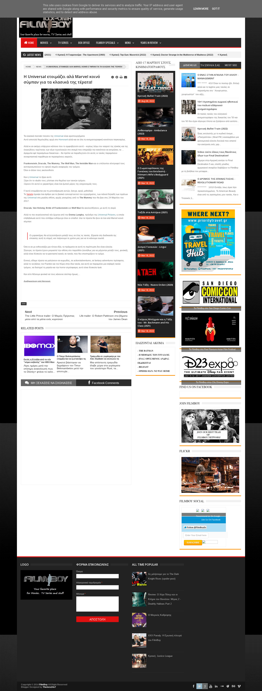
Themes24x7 (49, 687)
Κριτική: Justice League (160, 656)
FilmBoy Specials (105, 43)
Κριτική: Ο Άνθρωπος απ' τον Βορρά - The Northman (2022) (223, 55)
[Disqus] (76, 436)
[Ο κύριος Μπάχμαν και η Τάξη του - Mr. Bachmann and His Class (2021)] (155, 299)
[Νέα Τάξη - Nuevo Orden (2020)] (155, 265)
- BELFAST (143, 366)
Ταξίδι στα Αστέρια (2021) (153, 212)
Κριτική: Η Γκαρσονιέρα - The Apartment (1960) (55, 55)
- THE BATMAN (145, 350)
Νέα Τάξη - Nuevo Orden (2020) (155, 284)
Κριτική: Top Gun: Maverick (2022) (102, 55)
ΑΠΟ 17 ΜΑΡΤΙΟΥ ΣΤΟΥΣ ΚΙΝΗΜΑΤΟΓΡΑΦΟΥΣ (153, 65)
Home (31, 43)
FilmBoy (43, 684)
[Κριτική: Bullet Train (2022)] (155, 76)
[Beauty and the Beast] (210, 492)
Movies (44, 43)
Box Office (84, 43)
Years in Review (149, 43)
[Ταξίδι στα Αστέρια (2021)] (155, 192)
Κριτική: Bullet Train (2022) (212, 128)
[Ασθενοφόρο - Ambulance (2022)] (155, 111)
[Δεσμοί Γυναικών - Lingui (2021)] (155, 227)
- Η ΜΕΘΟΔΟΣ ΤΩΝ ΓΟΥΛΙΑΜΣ (154, 354)
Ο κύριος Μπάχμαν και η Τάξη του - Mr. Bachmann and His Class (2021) (155, 322)
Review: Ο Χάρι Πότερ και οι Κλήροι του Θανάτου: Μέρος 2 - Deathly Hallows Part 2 (164, 599)
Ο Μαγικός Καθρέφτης (159, 615)
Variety (30, 194)
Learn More (201, 8)
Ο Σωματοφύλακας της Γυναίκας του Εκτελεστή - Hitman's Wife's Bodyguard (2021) (153, 173)
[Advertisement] (176, 24)
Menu (128, 43)
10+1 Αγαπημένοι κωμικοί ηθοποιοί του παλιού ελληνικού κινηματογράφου (217, 105)
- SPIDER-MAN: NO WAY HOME (154, 371)
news (38, 67)
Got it (216, 8)
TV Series (63, 43)
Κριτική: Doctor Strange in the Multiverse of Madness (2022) (156, 55)
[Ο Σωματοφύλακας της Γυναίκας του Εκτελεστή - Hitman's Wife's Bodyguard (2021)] (155, 148)
